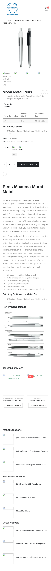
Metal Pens (29, 142)
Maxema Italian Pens (18, 142)
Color (5, 147)
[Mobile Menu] (4, 9)
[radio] (15, 149)
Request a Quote (29, 164)
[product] (13, 384)
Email (5, 174)
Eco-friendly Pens (8, 398)
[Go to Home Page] (3, 20)
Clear (14, 154)
